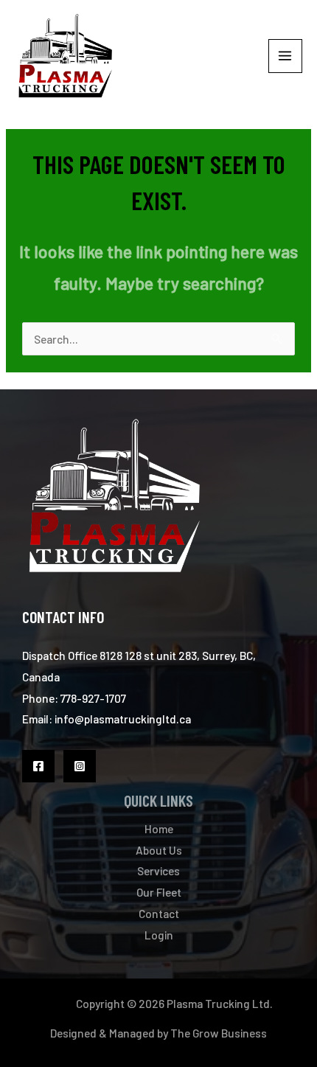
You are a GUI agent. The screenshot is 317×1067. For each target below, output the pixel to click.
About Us (159, 850)
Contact (159, 913)
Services (158, 870)
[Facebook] (38, 766)
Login (158, 935)
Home (158, 828)
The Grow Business (218, 1033)
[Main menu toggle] (285, 56)
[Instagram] (79, 766)
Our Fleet (158, 892)
